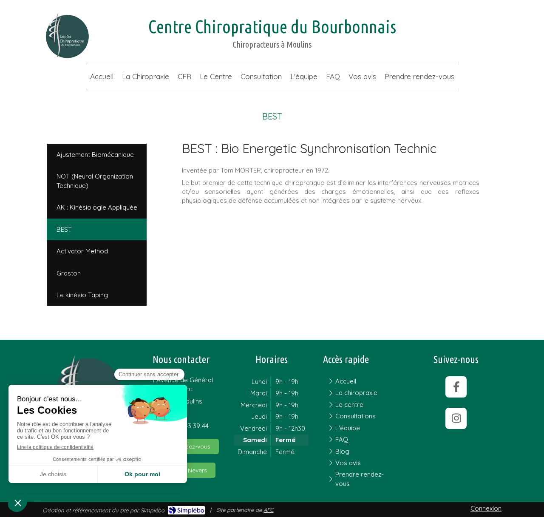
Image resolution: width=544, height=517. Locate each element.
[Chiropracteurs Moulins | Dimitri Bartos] (66, 35)
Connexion (486, 508)
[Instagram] (456, 418)
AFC (268, 509)
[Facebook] (456, 387)
